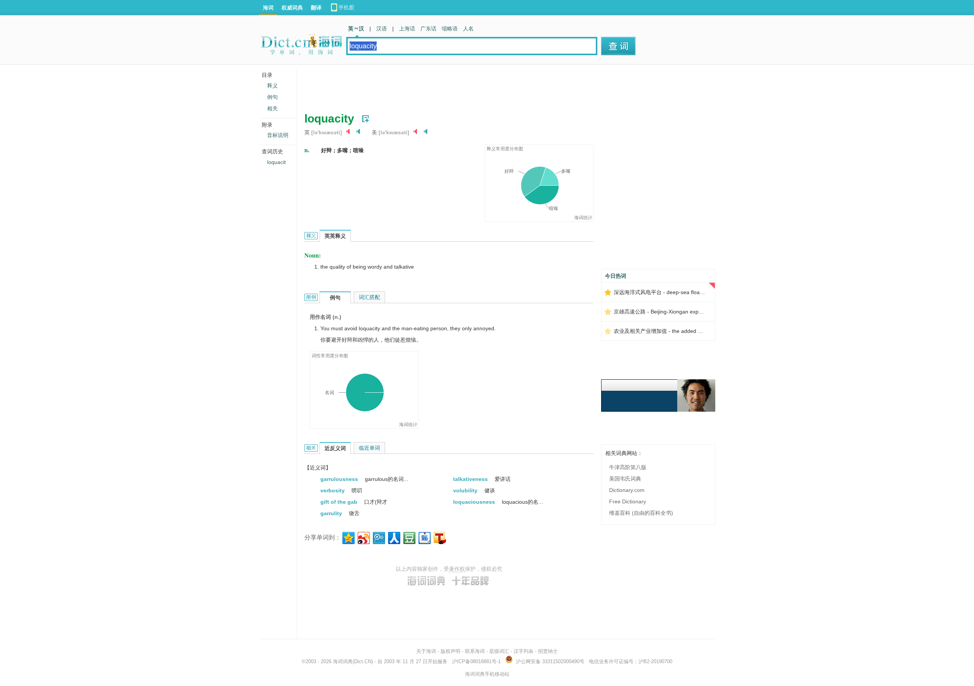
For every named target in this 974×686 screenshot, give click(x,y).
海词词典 (343, 661)
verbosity (333, 490)
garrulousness (340, 479)
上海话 (407, 28)
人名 (468, 28)
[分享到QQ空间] (348, 537)
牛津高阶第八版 (627, 467)
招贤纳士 (548, 651)
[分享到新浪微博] (363, 537)
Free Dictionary (627, 501)
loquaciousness (475, 502)
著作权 (457, 569)
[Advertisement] (442, 85)
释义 (272, 86)
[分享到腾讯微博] (378, 537)
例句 (272, 97)
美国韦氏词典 (625, 479)
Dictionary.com (627, 490)
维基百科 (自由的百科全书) (641, 513)
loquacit (276, 162)
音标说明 (277, 135)
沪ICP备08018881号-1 (476, 661)
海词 (268, 8)
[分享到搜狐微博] (439, 537)
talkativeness (471, 479)
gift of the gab (339, 502)
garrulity (332, 513)
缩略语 (450, 28)
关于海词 (426, 651)
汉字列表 (523, 651)
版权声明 (450, 651)
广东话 (428, 28)
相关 (272, 108)
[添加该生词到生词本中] (365, 118)
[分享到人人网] (394, 537)
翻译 (316, 8)
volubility (466, 490)
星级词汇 (499, 651)
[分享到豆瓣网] (409, 537)
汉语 (381, 28)
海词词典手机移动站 (487, 674)
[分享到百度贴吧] (424, 537)
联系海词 (475, 651)
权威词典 (292, 8)
